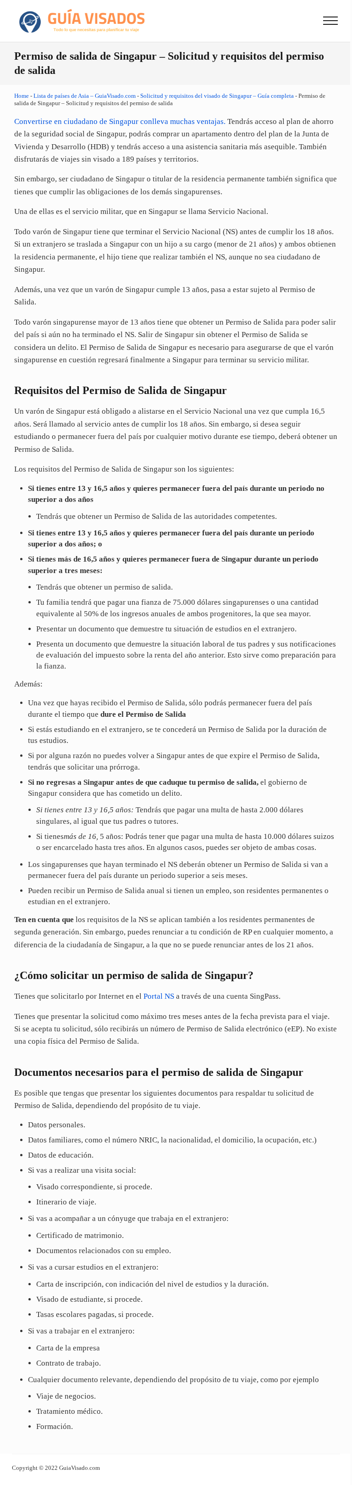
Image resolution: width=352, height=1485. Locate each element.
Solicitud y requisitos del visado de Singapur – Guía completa (217, 95)
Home (21, 95)
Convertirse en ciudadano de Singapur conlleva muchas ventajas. (120, 121)
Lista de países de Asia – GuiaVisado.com (84, 95)
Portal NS (158, 996)
